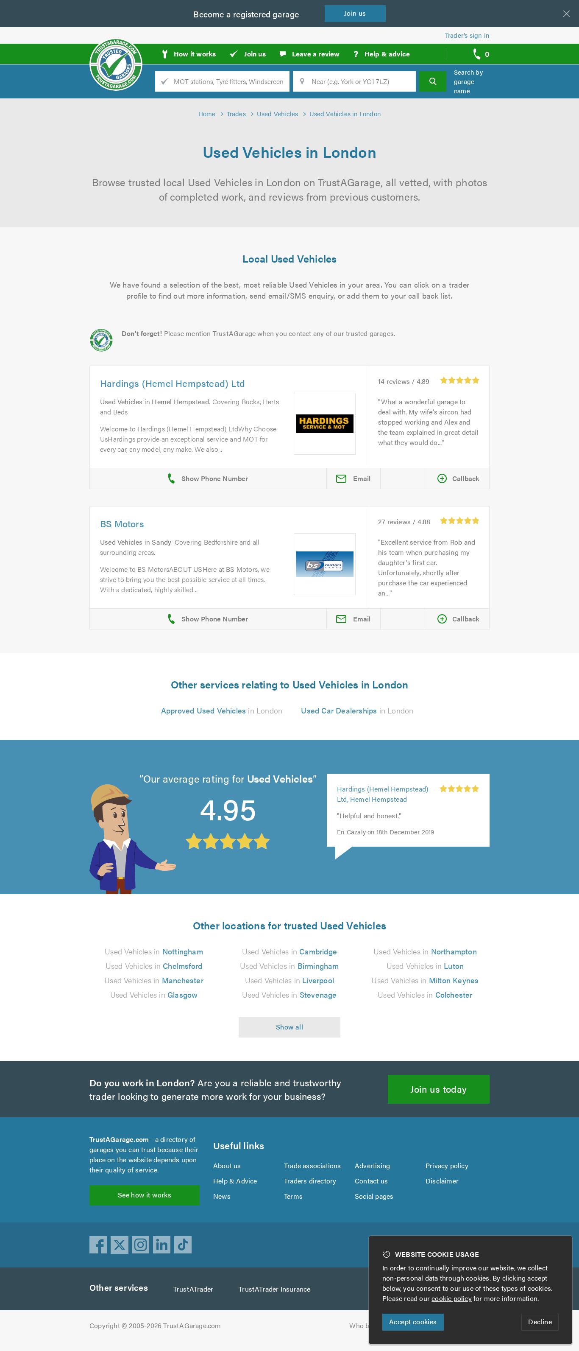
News (222, 1196)
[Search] (432, 81)
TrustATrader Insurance (274, 1289)
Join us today (438, 1088)
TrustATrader (193, 1289)
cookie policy (451, 1298)
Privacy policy (447, 1165)
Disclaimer (442, 1181)
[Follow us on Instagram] (141, 1245)
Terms (293, 1196)
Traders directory (310, 1181)
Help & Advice (235, 1181)
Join (355, 13)
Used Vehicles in (154, 951)
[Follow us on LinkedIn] (162, 1245)
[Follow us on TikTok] (183, 1245)
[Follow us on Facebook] (98, 1245)
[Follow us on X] (119, 1245)
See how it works (144, 1195)
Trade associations (312, 1165)
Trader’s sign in (467, 35)
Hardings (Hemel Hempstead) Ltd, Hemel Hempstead (382, 794)
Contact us (371, 1181)
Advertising (372, 1165)
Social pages (374, 1196)
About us (227, 1165)
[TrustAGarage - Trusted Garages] (115, 51)
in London (221, 710)
